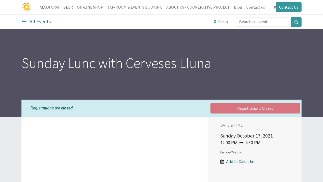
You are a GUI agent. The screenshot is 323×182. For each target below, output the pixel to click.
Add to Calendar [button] (240, 161)
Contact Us (288, 7)
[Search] (296, 22)
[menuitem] (56, 7)
